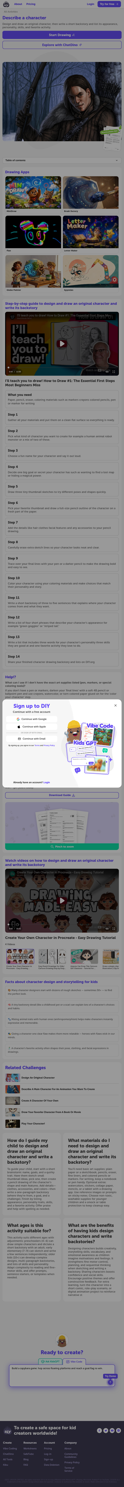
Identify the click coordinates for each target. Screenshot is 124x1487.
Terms (37, 745)
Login (46, 782)
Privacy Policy (49, 745)
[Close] (115, 705)
